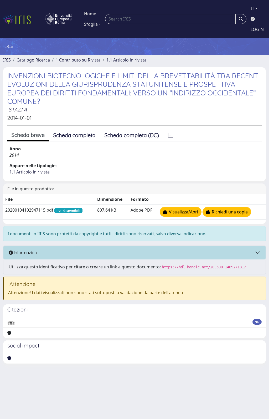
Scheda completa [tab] (74, 135)
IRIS (7, 60)
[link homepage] (19, 19)
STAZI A (17, 109)
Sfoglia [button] (91, 24)
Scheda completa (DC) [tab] (132, 135)
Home (90, 14)
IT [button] (252, 8)
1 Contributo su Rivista (78, 60)
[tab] (170, 135)
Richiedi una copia (229, 212)
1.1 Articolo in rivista (126, 60)
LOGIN (257, 29)
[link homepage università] (58, 19)
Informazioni (25, 252)
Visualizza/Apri (182, 212)
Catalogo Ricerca (33, 60)
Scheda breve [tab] (28, 135)
